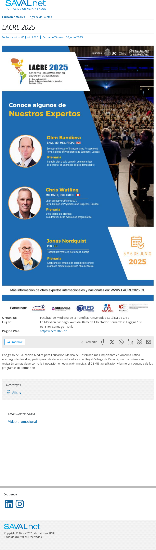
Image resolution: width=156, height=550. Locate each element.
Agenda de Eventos (41, 17)
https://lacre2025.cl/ (53, 331)
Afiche (16, 392)
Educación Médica (13, 17)
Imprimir (16, 342)
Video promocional (22, 421)
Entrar (140, 8)
